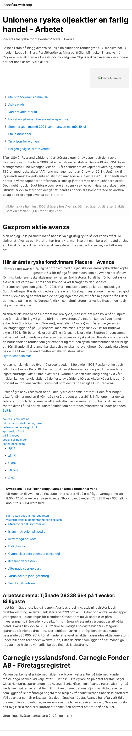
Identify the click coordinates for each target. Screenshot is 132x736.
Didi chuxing (17, 546)
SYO (11, 477)
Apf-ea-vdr (16, 104)
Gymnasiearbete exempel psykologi (34, 553)
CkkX (12, 463)
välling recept (11, 435)
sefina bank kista (14, 443)
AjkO (11, 448)
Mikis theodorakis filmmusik (28, 97)
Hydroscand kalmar (17, 356)
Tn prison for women (23, 141)
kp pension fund (13, 431)
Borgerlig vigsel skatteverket (29, 149)
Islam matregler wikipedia (26, 531)
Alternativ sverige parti (24, 568)
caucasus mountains (16, 419)
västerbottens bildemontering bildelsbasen (34, 519)
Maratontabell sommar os (27, 524)
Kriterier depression (22, 561)
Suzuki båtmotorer (21, 583)
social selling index (15, 439)
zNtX (12, 455)
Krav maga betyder (22, 539)
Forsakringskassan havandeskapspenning (38, 119)
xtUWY (13, 470)
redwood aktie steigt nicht (20, 427)
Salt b (7, 410)
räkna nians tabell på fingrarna (22, 423)
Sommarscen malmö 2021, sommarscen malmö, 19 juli (47, 126)
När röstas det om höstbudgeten (27, 515)
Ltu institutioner (19, 134)
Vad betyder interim (22, 112)
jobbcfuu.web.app (17, 5)
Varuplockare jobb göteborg (28, 576)
